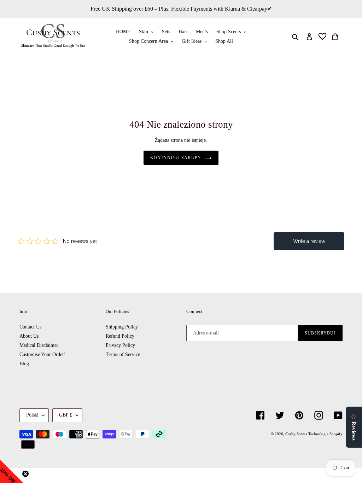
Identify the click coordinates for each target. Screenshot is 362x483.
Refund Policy (120, 336)
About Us (29, 336)
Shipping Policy (122, 327)
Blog (24, 363)
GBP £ (65, 415)
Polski (32, 415)
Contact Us (30, 327)
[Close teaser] (25, 473)
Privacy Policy (120, 345)
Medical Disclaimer (38, 345)
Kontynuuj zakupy (175, 157)
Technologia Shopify (325, 434)
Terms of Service (123, 354)
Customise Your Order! (42, 354)
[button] (11, 471)
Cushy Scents (296, 434)
